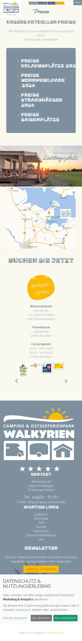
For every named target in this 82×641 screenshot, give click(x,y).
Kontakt (41, 527)
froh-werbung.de (55, 632)
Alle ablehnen (41, 618)
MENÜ (77, 2)
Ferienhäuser (51, 3)
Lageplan (41, 514)
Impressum (41, 531)
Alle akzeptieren (65, 618)
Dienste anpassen (15, 618)
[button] (14, 378)
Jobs (41, 539)
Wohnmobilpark (42, 3)
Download (41, 518)
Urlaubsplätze (33, 3)
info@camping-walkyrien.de (46, 502)
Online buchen (60, 3)
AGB (41, 522)
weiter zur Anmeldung (41, 569)
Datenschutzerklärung (41, 535)
